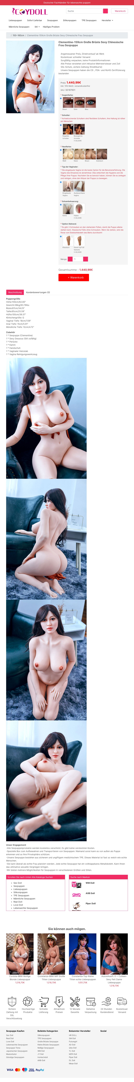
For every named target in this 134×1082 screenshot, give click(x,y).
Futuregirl (73, 1041)
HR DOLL (73, 1035)
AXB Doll (90, 893)
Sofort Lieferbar (34, 20)
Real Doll (17, 901)
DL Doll (72, 1060)
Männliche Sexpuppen (19, 27)
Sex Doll (17, 883)
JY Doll (40, 1054)
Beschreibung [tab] (15, 292)
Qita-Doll (72, 1048)
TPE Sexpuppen (89, 20)
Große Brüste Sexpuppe (48, 1041)
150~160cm (18, 35)
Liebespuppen (15, 20)
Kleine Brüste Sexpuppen (48, 1045)
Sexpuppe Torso (13, 1048)
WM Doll (90, 883)
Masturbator (11, 1054)
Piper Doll (91, 903)
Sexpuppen (52, 20)
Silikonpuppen (69, 20)
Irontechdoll (43, 1057)
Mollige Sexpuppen (46, 1048)
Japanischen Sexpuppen (16, 1051)
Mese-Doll (73, 1063)
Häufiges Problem (51, 27)
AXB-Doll (41, 1060)
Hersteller (106, 20)
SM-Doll (72, 1038)
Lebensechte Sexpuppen (25, 908)
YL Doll (72, 1051)
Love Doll (18, 905)
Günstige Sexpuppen (15, 1057)
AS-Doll (72, 1045)
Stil (36, 27)
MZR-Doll (73, 1054)
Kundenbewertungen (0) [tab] (38, 292)
